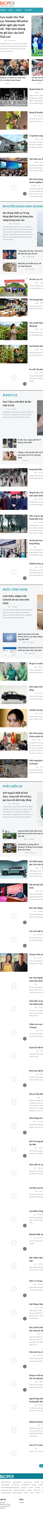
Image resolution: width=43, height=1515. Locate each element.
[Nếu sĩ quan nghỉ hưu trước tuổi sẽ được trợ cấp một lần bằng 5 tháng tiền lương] (14, 524)
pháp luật (36, 1490)
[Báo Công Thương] (20, 653)
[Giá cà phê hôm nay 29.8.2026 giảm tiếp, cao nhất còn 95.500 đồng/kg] (14, 331)
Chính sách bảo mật (5, 1506)
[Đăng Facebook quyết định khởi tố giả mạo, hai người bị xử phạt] (14, 1430)
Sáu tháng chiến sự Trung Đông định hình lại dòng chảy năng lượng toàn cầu (18, 217)
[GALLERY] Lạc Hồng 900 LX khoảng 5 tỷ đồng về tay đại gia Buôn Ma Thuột (30, 847)
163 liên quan (16, 223)
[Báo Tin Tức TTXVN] (19, 256)
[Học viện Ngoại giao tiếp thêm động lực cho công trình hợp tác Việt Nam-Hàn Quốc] (14, 985)
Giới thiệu (2, 1502)
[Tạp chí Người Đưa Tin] (31, 116)
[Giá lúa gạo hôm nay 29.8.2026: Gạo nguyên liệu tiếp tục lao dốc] (14, 307)
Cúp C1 (32, 1493)
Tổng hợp (21, 1502)
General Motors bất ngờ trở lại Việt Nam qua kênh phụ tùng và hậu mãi (30, 833)
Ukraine (29, 1490)
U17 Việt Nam (15, 1485)
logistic (41, 1485)
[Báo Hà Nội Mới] (5, 224)
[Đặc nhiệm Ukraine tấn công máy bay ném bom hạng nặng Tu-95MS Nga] (14, 1265)
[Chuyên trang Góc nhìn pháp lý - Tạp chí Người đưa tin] (1, 40)
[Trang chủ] (7, 4)
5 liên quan (31, 653)
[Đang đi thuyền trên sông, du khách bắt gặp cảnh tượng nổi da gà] (14, 120)
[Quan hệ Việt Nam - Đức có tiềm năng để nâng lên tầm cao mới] (14, 1055)
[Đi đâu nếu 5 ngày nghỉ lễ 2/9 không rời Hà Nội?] (10, 443)
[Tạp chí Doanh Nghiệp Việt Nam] (31, 693)
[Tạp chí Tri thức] (4, 409)
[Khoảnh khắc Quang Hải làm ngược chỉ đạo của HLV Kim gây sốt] (14, 1242)
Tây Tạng (37, 1487)
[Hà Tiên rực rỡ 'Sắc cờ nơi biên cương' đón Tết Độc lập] (14, 287)
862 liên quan (15, 803)
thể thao (33, 1485)
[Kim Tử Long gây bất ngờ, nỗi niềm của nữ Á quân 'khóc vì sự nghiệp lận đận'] (14, 1149)
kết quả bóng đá (6, 1493)
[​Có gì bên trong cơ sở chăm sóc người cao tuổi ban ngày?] (14, 143)
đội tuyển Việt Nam (19, 1490)
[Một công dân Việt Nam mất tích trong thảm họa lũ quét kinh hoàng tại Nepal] (14, 768)
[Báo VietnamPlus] (21, 269)
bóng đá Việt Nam (6, 1490)
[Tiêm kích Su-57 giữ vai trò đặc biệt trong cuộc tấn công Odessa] (14, 1360)
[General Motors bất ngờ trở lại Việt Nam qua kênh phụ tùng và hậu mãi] (10, 834)
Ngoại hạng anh (17, 1493)
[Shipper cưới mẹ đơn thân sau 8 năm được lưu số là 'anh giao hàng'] (10, 455)
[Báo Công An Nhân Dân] (32, 1425)
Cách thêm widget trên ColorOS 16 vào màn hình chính (16, 600)
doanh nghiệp (5, 1485)
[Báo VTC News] (32, 767)
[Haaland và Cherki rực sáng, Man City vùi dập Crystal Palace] (14, 67)
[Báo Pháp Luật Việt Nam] (31, 1007)
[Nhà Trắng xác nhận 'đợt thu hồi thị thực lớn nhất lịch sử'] (14, 1126)
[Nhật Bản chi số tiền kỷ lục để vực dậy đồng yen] (10, 267)
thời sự (38, 1493)
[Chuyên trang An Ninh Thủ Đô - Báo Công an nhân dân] (30, 911)
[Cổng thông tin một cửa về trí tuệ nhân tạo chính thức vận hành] (10, 651)
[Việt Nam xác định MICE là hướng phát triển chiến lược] (14, 167)
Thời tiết (36, 1482)
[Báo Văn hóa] (34, 83)
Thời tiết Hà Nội (5, 1482)
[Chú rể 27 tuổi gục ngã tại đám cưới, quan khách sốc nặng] (14, 1453)
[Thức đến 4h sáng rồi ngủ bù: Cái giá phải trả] (14, 1172)
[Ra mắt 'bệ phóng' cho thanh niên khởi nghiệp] (14, 377)
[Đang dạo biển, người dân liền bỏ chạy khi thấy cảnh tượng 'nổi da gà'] (14, 477)
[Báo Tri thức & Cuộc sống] (20, 853)
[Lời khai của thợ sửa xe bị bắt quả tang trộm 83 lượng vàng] (14, 1196)
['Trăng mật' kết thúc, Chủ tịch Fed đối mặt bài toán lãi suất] (10, 254)
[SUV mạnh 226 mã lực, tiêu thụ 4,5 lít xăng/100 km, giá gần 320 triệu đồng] (14, 695)
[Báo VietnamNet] (2, 83)
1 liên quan (32, 269)
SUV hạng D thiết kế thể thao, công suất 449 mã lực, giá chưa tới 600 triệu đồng (17, 797)
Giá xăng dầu (25, 1485)
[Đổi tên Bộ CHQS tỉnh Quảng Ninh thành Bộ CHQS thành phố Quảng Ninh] (14, 892)
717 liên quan (30, 642)
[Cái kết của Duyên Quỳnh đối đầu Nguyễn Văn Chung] (14, 718)
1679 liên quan (12, 40)
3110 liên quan (30, 256)
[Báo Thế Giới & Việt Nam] (4, 607)
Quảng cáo (2, 1508)
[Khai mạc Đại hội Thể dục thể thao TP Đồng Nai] (14, 1078)
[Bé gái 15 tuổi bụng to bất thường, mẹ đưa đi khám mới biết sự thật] (14, 671)
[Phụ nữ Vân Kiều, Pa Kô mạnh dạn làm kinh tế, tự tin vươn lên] (14, 1102)
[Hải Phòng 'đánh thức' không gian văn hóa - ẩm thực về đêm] (14, 1312)
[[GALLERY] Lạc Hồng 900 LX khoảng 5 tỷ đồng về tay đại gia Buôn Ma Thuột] (10, 848)
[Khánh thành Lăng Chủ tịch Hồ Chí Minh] (14, 97)
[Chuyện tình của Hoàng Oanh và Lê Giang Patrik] (14, 962)
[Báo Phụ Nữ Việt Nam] (32, 1097)
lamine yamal (28, 1482)
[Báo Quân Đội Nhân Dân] (32, 891)
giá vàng (23, 1487)
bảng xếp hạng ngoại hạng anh (10, 1487)
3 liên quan (31, 839)
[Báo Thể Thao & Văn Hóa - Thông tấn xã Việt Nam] (31, 499)
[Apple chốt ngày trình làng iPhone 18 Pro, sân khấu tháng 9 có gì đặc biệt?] (10, 637)
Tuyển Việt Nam (17, 1482)
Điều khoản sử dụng (5, 1504)
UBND (26, 1493)
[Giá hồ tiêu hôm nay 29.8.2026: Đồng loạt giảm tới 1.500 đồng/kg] (14, 354)
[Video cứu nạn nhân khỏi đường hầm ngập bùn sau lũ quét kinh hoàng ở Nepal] (14, 1032)
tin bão (31, 1487)
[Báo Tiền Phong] (31, 373)
